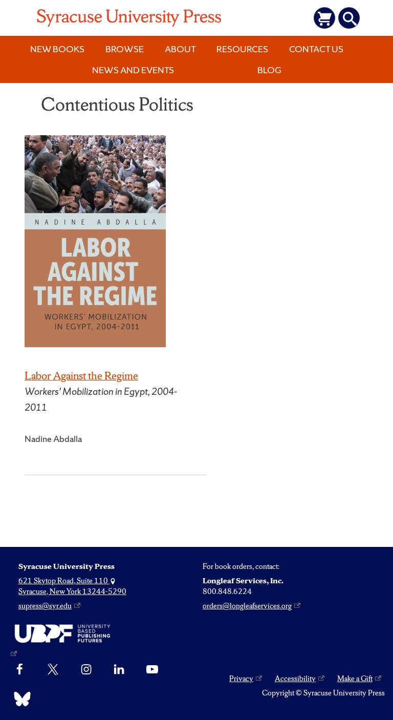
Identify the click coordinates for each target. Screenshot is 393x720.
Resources (242, 49)
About (180, 49)
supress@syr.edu (45, 605)
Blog (269, 70)
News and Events (133, 70)
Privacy (241, 678)
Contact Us (316, 49)
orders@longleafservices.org (247, 605)
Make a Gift (355, 678)
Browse (124, 49)
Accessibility (295, 678)
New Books (57, 49)
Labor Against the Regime (81, 376)
